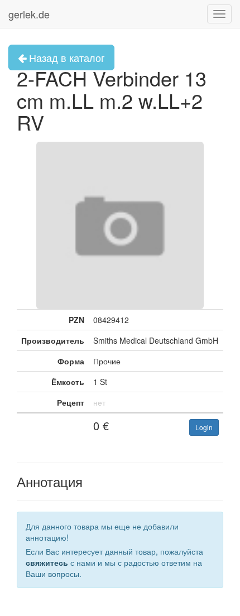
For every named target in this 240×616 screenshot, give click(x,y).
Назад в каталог (65, 57)
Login (204, 427)
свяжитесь (47, 562)
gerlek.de (29, 14)
